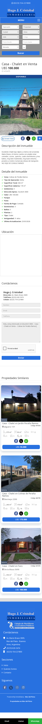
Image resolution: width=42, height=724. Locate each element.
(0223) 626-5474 (13, 648)
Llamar (21, 721)
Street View (9, 138)
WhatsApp (35, 721)
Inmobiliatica (20, 697)
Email (7, 721)
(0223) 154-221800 (21, 3)
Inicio (5, 665)
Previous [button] (2, 106)
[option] (21, 106)
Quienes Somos (10, 669)
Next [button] (40, 106)
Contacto (7, 672)
